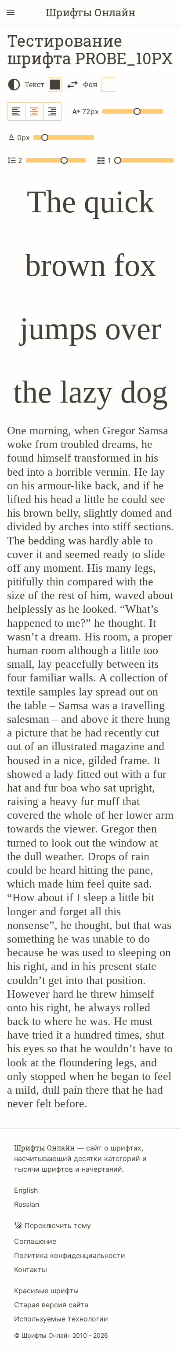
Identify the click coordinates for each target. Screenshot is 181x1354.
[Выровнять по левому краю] (16, 111)
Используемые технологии (61, 1318)
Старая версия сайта (51, 1304)
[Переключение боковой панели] (10, 12)
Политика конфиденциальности (69, 1255)
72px (90, 111)
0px (23, 137)
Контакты (30, 1269)
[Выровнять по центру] (34, 111)
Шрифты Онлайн (90, 12)
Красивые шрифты (46, 1290)
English (26, 1190)
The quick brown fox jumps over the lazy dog (90, 297)
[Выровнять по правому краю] (52, 111)
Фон (90, 84)
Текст (34, 84)
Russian (26, 1204)
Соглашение (35, 1241)
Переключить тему (58, 1225)
